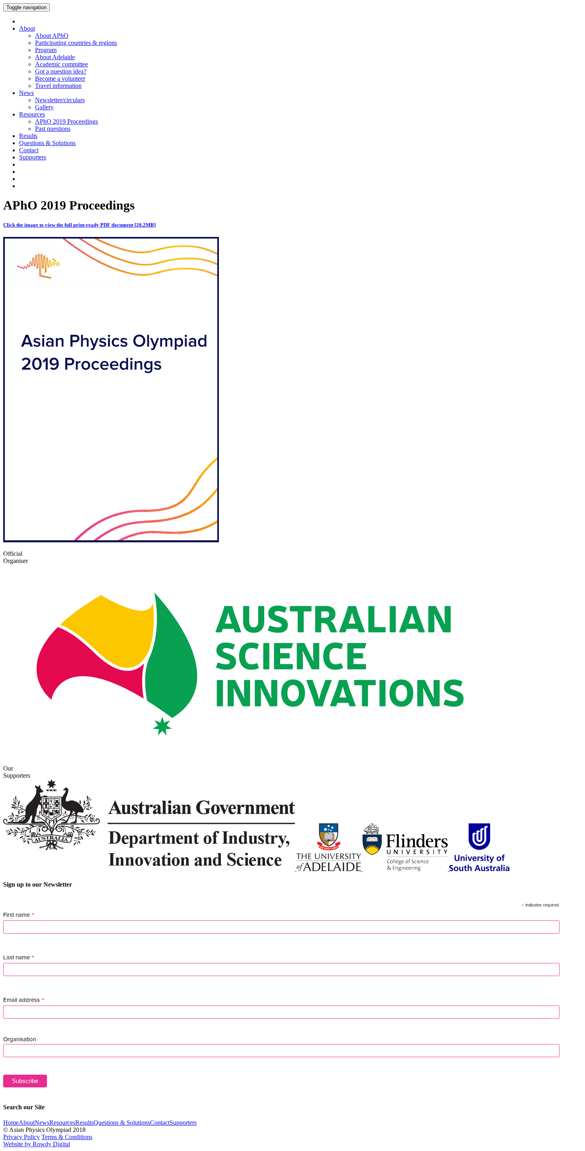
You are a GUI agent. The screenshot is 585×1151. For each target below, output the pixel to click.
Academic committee (61, 64)
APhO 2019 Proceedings (66, 121)
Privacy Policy (21, 1137)
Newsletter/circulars (60, 100)
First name (19, 914)
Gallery (44, 107)
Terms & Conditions (66, 1137)
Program (46, 50)
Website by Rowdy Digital (36, 1144)
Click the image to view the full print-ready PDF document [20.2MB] (79, 225)
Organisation (19, 1039)
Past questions (52, 128)
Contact (29, 150)
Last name (19, 957)
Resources (32, 114)
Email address (24, 1000)
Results (28, 135)
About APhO (51, 35)
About (27, 28)
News (26, 92)
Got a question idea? (60, 71)
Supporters (32, 157)
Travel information (58, 85)
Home (11, 1122)
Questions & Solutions (47, 143)
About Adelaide (55, 57)
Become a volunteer (60, 78)
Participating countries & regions (76, 42)
